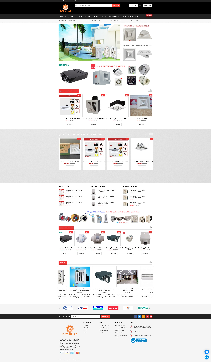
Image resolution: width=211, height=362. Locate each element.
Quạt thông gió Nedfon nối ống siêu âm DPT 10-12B (107, 190)
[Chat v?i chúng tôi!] (206, 352)
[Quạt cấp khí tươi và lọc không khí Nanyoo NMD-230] (113, 238)
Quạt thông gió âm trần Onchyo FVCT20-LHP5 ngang (138, 197)
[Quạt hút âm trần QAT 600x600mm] (70, 148)
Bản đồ (101, 332)
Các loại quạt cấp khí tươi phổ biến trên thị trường (117, 289)
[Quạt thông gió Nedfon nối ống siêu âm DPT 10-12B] (145, 238)
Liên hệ (85, 332)
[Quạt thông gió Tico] (65, 9)
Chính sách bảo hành (120, 325)
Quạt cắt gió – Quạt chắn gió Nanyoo (141, 289)
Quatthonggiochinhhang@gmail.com (142, 335)
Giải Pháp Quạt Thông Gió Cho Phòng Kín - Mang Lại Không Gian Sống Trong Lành (70, 290)
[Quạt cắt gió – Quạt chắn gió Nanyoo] (141, 277)
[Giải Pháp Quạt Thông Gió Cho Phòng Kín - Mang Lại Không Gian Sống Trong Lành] (70, 277)
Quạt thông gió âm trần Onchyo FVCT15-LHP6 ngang (138, 190)
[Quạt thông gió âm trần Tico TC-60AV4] (118, 148)
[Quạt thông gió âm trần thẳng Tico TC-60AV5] (94, 148)
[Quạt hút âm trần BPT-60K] (141, 105)
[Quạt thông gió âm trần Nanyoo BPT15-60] (142, 148)
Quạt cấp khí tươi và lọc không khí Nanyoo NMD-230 (120, 248)
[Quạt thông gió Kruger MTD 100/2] (129, 238)
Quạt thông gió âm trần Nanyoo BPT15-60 (142, 161)
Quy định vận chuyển (120, 330)
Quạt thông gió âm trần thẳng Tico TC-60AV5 (94, 161)
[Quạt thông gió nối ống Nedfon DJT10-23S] (97, 238)
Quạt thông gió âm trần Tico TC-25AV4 (73, 203)
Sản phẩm (86, 327)
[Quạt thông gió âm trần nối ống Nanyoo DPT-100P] (81, 238)
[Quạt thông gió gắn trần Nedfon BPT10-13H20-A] (93, 105)
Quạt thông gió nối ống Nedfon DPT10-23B (106, 197)
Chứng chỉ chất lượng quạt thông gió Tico (121, 335)
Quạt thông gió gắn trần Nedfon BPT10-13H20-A (95, 119)
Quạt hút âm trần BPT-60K (141, 119)
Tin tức (85, 330)
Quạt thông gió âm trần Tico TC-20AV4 (73, 197)
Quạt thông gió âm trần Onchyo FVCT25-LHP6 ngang (138, 203)
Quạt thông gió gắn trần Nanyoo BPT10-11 (117, 119)
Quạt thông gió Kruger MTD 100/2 (131, 248)
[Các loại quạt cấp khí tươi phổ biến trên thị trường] (117, 277)
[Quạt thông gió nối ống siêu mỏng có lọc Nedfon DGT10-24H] (66, 238)
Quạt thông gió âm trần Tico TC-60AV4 (118, 161)
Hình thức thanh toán (104, 325)
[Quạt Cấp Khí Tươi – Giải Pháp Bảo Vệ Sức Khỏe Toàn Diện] (93, 277)
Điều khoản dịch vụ (104, 330)
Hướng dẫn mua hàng (105, 327)
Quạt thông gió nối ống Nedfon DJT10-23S (101, 248)
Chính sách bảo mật (119, 332)
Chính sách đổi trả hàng (120, 327)
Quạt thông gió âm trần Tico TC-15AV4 (70, 119)
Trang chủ (86, 325)
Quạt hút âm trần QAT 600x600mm (70, 161)
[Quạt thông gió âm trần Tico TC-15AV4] (70, 105)
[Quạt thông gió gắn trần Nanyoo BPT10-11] (117, 105)
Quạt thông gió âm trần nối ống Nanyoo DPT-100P (87, 248)
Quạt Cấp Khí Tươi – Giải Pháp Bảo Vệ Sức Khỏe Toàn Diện (94, 289)
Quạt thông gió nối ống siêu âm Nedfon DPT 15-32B (106, 203)
